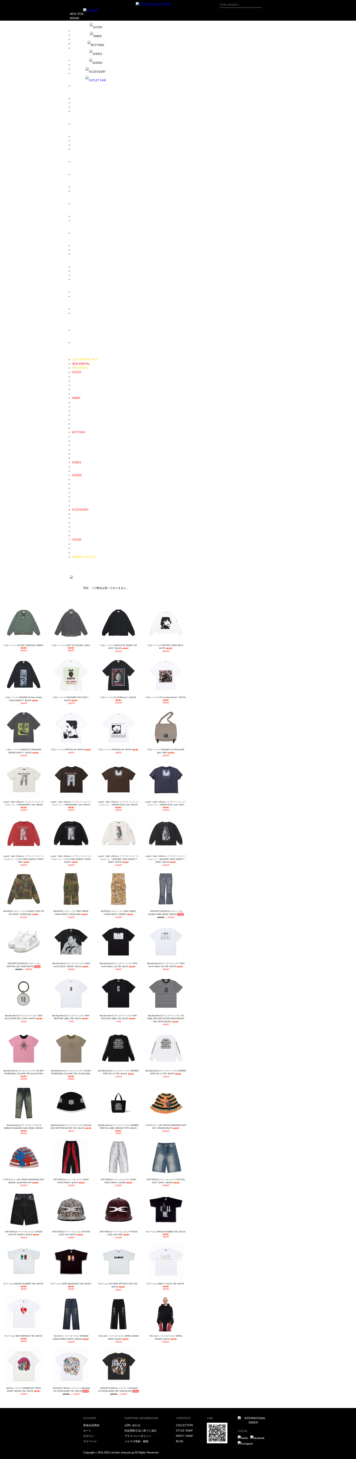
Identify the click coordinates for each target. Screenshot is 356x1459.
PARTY (74, 569)
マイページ (90, 1441)
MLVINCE (78, 191)
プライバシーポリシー (137, 1436)
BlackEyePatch (81, 64)
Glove (75, 496)
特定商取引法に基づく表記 (140, 1430)
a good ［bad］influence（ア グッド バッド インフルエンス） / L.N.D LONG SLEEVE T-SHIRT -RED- (23, 859)
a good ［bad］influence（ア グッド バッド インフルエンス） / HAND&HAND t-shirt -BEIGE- (23, 803)
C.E (74, 86)
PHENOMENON (81, 233)
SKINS (76, 270)
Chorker (76, 531)
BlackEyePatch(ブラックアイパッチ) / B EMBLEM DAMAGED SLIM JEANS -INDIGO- (23, 1126)
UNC (74, 308)
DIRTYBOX (79, 98)
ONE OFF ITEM (81, 552)
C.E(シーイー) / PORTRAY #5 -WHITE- (115, 750)
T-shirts (76, 423)
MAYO (76, 186)
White (75, 548)
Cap (74, 479)
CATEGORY (77, 355)
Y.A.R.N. (77, 342)
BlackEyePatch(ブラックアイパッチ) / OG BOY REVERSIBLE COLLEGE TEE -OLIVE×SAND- (71, 1072)
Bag (74, 492)
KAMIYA (77, 161)
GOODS (77, 475)
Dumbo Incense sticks (85, 111)
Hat (74, 483)
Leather (76, 466)
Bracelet (77, 518)
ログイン (88, 1436)
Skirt (74, 458)
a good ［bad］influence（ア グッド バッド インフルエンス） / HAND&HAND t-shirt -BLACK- (71, 803)
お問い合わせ (132, 1425)
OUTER (76, 372)
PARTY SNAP (184, 1436)
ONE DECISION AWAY (86, 216)
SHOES (76, 462)
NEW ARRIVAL (81, 363)
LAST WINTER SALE (85, 359)
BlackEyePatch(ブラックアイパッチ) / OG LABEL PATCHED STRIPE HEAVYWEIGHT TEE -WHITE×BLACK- (166, 1019)
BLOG (73, 561)
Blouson (77, 376)
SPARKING (79, 279)
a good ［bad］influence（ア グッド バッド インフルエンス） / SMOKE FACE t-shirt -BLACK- (118, 803)
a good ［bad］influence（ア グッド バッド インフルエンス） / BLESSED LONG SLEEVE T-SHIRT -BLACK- (165, 859)
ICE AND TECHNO (83, 136)
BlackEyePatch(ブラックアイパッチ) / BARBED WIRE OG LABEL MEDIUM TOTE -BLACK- (118, 1126)
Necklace (77, 514)
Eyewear (77, 488)
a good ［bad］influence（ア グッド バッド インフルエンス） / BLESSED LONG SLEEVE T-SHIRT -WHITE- (118, 859)
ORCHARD (78, 220)
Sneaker (77, 471)
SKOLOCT (78, 275)
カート (87, 1430)
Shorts (76, 453)
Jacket (76, 385)
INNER (76, 398)
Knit (74, 410)
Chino (75, 441)
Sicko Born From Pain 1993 (88, 266)
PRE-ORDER (80, 367)
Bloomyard (78, 73)
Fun (74, 123)
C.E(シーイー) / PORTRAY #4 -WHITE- (68, 750)
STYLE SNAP (184, 1430)
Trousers (77, 445)
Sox (74, 505)
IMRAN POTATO (82, 140)
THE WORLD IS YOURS (87, 296)
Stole (75, 501)
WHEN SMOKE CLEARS (87, 330)
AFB (74, 35)
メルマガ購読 (78, 565)
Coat (74, 380)
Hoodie (76, 402)
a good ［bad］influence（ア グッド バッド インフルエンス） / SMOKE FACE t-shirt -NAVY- (165, 803)
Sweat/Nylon (79, 449)
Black (75, 543)
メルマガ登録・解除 (136, 1441)
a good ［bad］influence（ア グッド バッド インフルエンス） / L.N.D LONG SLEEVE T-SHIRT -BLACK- (71, 859)
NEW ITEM (76, 13)
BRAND (74, 18)
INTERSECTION (82, 149)
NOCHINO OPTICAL (84, 203)
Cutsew (76, 419)
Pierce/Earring (80, 526)
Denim (76, 436)
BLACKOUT (79, 69)
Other (75, 535)
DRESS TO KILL (82, 107)
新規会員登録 (91, 1425)
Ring (74, 522)
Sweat (75, 406)
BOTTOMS (78, 432)
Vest (74, 389)
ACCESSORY (80, 509)
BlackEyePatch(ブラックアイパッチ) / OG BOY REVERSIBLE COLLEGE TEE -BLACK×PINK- (24, 1072)
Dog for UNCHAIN (82, 102)
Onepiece (77, 393)
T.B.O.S (77, 292)
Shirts (75, 415)
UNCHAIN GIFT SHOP (85, 313)
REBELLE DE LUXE (84, 254)
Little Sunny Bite (82, 174)
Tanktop (76, 428)
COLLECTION (184, 1425)
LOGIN (74, 574)
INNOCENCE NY (82, 145)
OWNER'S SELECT (84, 557)
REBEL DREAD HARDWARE (89, 249)
